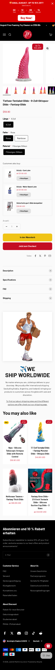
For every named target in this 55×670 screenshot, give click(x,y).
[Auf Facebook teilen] (35, 255)
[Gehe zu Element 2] (16, 90)
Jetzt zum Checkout (27, 246)
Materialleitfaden (10, 595)
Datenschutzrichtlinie (39, 585)
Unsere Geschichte (38, 571)
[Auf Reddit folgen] (41, 633)
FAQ (4, 571)
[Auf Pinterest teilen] (45, 255)
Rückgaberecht (9, 585)
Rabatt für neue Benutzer (13, 609)
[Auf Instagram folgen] (26, 633)
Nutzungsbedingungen (40, 590)
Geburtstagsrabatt (11, 614)
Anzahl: (6, 220)
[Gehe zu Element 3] (25, 90)
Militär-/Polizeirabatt (12, 624)
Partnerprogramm (38, 576)
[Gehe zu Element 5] (43, 90)
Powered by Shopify (35, 662)
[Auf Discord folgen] (19, 633)
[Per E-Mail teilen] (49, 255)
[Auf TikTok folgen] (33, 633)
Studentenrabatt (10, 619)
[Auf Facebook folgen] (5, 633)
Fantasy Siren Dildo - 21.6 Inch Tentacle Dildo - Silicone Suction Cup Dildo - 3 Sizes (40, 502)
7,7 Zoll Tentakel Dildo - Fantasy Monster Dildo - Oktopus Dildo (40, 451)
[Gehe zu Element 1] (7, 90)
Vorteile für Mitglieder (39, 581)
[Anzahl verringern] (6, 226)
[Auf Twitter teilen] (40, 255)
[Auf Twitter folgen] (12, 633)
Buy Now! (26, 18)
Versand (6, 576)
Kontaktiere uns (10, 590)
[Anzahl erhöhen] (16, 226)
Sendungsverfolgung (11, 581)
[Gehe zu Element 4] (34, 90)
